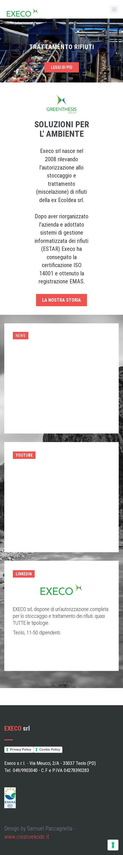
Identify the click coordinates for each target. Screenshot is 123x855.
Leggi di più (61, 67)
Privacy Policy (20, 749)
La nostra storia (61, 300)
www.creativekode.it (26, 836)
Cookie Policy (49, 749)
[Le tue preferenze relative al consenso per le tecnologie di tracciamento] (113, 845)
